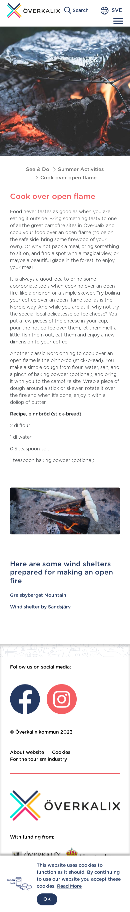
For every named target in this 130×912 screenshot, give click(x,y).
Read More (69, 886)
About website (27, 752)
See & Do (37, 169)
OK (47, 899)
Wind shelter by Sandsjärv (40, 607)
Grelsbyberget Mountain (38, 595)
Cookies (61, 752)
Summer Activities (81, 169)
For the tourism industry (38, 759)
